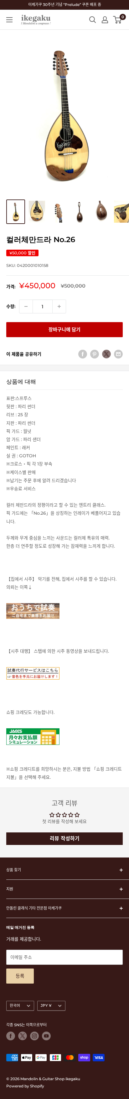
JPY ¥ (46, 1005)
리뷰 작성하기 (65, 839)
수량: (10, 306)
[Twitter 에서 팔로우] (22, 1036)
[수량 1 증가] (59, 306)
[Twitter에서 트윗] (106, 354)
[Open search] (92, 19)
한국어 (15, 1005)
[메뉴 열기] (9, 19)
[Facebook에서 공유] (82, 354)
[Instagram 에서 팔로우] (34, 1036)
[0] (117, 20)
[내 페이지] (105, 19)
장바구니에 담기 (64, 329)
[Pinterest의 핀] (94, 354)
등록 (20, 976)
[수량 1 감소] (26, 306)
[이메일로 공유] (118, 354)
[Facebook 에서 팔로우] (10, 1036)
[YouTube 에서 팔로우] (46, 1036)
